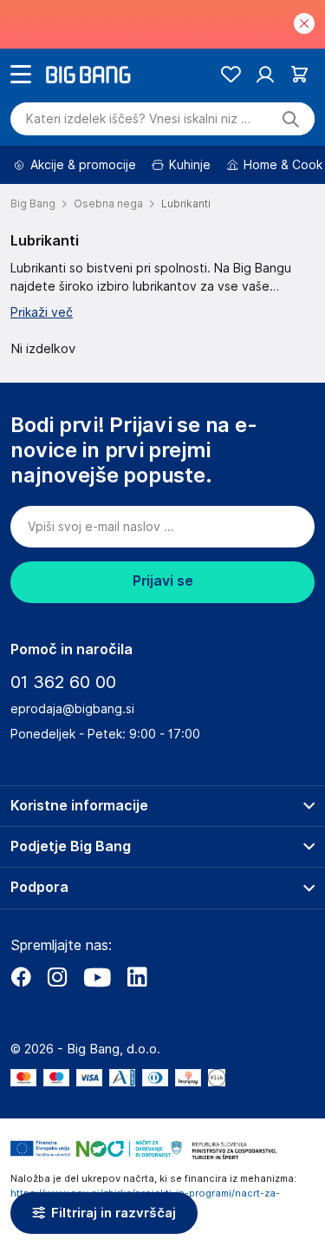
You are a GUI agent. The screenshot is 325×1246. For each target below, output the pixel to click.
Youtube (97, 977)
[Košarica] (299, 74)
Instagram (57, 977)
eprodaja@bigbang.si (72, 709)
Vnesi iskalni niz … (138, 119)
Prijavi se (163, 581)
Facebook (20, 977)
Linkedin (137, 977)
